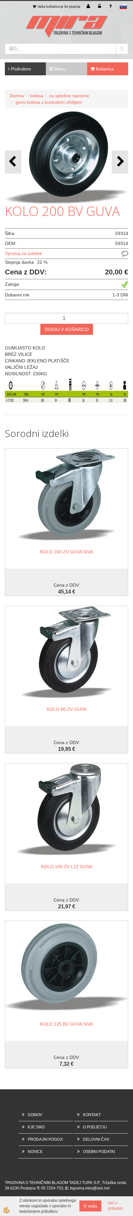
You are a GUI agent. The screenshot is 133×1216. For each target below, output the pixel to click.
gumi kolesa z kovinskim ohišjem (48, 102)
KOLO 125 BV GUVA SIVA (66, 1024)
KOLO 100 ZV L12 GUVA (66, 866)
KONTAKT (92, 1115)
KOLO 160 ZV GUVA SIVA (66, 551)
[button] (120, 161)
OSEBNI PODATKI (99, 1151)
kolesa (36, 95)
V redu (90, 1206)
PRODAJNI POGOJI (45, 1139)
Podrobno (20, 68)
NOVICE (35, 1151)
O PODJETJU (95, 1127)
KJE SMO (36, 1127)
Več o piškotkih (115, 1206)
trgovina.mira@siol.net (89, 1188)
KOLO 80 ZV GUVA (67, 709)
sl (123, 6)
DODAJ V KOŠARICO (67, 329)
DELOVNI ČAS (96, 1139)
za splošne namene (69, 95)
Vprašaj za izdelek (23, 253)
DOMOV (35, 1115)
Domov (17, 95)
